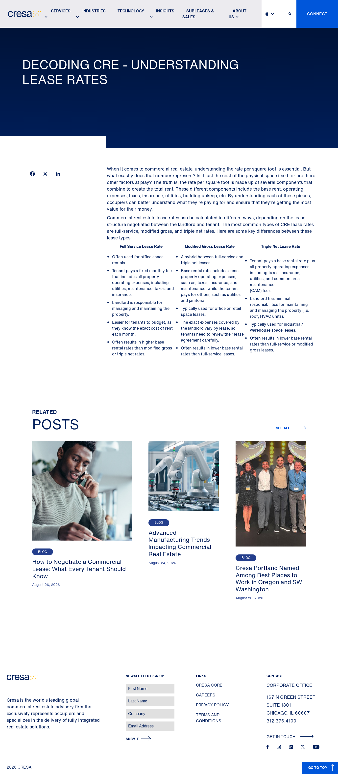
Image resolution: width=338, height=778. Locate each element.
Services (61, 11)
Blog (42, 551)
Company (9, 711)
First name (9, 686)
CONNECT (317, 14)
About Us (237, 14)
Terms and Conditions (208, 718)
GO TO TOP (317, 767)
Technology (131, 11)
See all (283, 428)
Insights (165, 11)
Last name (9, 698)
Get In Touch (281, 737)
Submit (132, 739)
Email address (12, 723)
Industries (94, 11)
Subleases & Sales (198, 14)
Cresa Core (209, 685)
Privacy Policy (212, 705)
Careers (205, 695)
